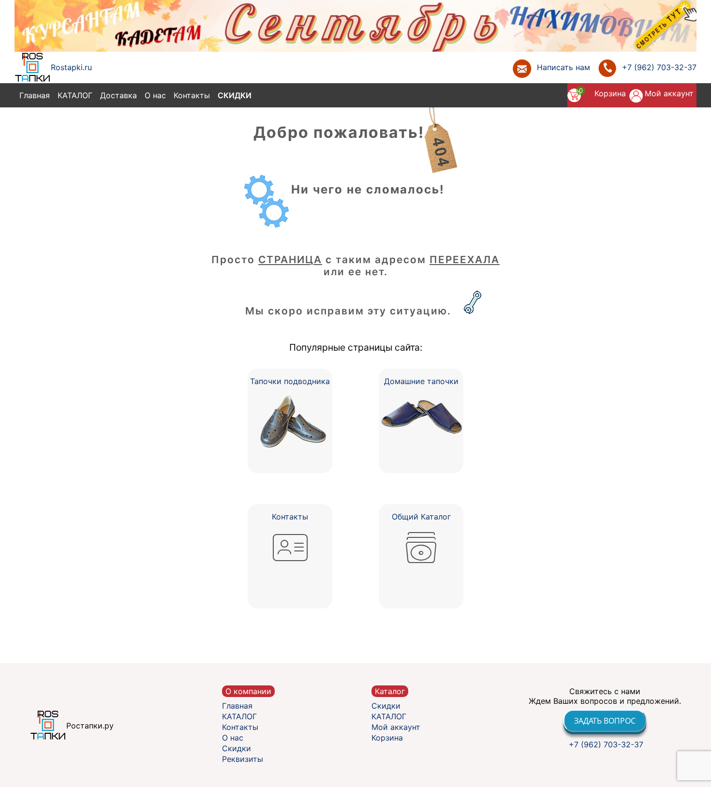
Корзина (610, 93)
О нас (155, 95)
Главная (34, 95)
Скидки (235, 95)
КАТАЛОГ (75, 95)
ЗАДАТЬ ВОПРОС (605, 720)
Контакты (192, 95)
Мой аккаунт (669, 93)
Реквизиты (242, 759)
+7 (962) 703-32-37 (604, 744)
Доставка (118, 95)
